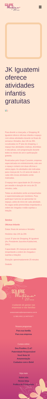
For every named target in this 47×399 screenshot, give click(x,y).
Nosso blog (23, 381)
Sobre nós (23, 377)
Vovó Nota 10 (23, 355)
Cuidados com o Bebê (23, 362)
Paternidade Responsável (23, 352)
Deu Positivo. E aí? (23, 348)
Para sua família (23, 331)
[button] (40, 7)
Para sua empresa (23, 334)
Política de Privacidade (23, 384)
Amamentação (23, 359)
